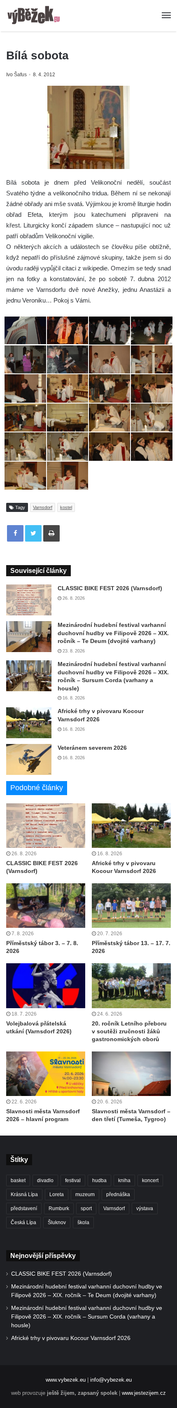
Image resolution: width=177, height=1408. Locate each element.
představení (24, 1208)
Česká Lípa (23, 1222)
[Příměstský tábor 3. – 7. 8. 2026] (45, 905)
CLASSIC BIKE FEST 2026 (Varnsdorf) (110, 588)
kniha (124, 1180)
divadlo (45, 1180)
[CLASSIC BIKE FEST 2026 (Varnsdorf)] (28, 599)
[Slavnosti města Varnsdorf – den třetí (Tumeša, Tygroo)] (131, 1073)
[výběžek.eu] (35, 15)
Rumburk (59, 1208)
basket (18, 1180)
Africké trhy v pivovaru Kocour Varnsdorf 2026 (70, 1338)
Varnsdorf (42, 507)
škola (83, 1222)
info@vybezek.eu (111, 1380)
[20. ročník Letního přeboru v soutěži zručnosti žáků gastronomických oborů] (131, 985)
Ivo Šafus (16, 74)
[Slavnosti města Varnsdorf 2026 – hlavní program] (45, 1073)
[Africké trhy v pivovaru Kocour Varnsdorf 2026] (28, 722)
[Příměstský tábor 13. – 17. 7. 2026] (131, 905)
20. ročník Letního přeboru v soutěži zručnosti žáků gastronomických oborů (129, 1031)
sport (86, 1208)
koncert (150, 1180)
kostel (66, 507)
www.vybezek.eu (66, 1380)
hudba (99, 1180)
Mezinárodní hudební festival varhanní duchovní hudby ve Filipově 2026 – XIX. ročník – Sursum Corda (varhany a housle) (86, 1316)
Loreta (56, 1194)
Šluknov (57, 1222)
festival (73, 1180)
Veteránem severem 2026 (92, 747)
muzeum (85, 1194)
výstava (144, 1208)
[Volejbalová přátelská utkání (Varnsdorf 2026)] (45, 985)
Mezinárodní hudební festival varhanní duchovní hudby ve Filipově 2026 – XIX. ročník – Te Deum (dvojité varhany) (113, 633)
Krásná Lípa (24, 1194)
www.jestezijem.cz (144, 1393)
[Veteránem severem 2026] (28, 759)
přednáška (118, 1194)
